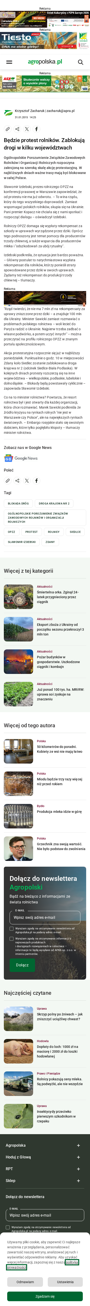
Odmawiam (25, 1282)
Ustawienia (65, 1282)
